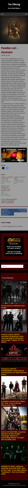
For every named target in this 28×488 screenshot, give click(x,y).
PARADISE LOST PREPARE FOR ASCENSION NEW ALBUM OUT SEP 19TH (5, 189)
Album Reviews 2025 (11, 199)
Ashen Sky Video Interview (22, 210)
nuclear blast (11, 201)
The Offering (14, 4)
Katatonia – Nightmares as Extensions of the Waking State (6, 212)
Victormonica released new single (13, 306)
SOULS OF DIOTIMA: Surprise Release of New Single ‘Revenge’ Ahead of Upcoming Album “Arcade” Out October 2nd (13, 435)
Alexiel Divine (10, 202)
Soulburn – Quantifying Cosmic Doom (7, 177)
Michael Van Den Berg (19, 485)
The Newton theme (7, 485)
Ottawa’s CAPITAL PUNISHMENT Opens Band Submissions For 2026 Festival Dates (14, 371)
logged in (10, 226)
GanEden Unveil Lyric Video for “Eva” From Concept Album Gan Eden (13, 403)
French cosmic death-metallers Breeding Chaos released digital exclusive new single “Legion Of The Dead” (12, 338)
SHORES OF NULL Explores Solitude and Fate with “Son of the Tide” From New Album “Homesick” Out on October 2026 (14, 470)
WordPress (17, 483)
